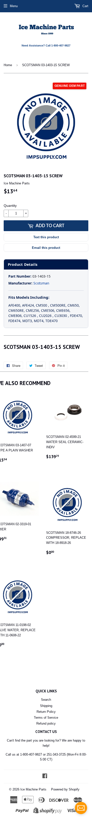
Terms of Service (46, 717)
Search (46, 699)
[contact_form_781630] (81, 808)
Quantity (10, 206)
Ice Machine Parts (33, 789)
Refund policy (46, 723)
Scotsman (41, 283)
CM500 (42, 305)
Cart (84, 6)
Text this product (46, 237)
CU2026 (46, 315)
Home (8, 65)
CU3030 (61, 315)
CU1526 (30, 315)
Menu (14, 6)
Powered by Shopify (65, 789)
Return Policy (46, 712)
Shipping (46, 706)
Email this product (46, 248)
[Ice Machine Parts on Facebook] (44, 776)
